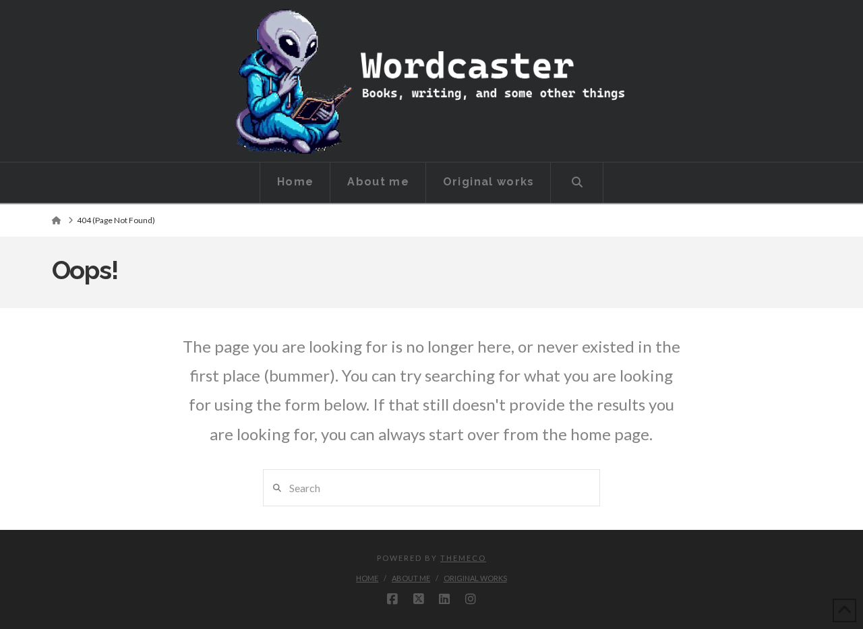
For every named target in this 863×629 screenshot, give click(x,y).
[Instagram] (470, 599)
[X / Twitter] (418, 599)
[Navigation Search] (577, 182)
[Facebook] (392, 599)
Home (367, 578)
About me (411, 578)
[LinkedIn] (444, 599)
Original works (475, 578)
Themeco (463, 557)
